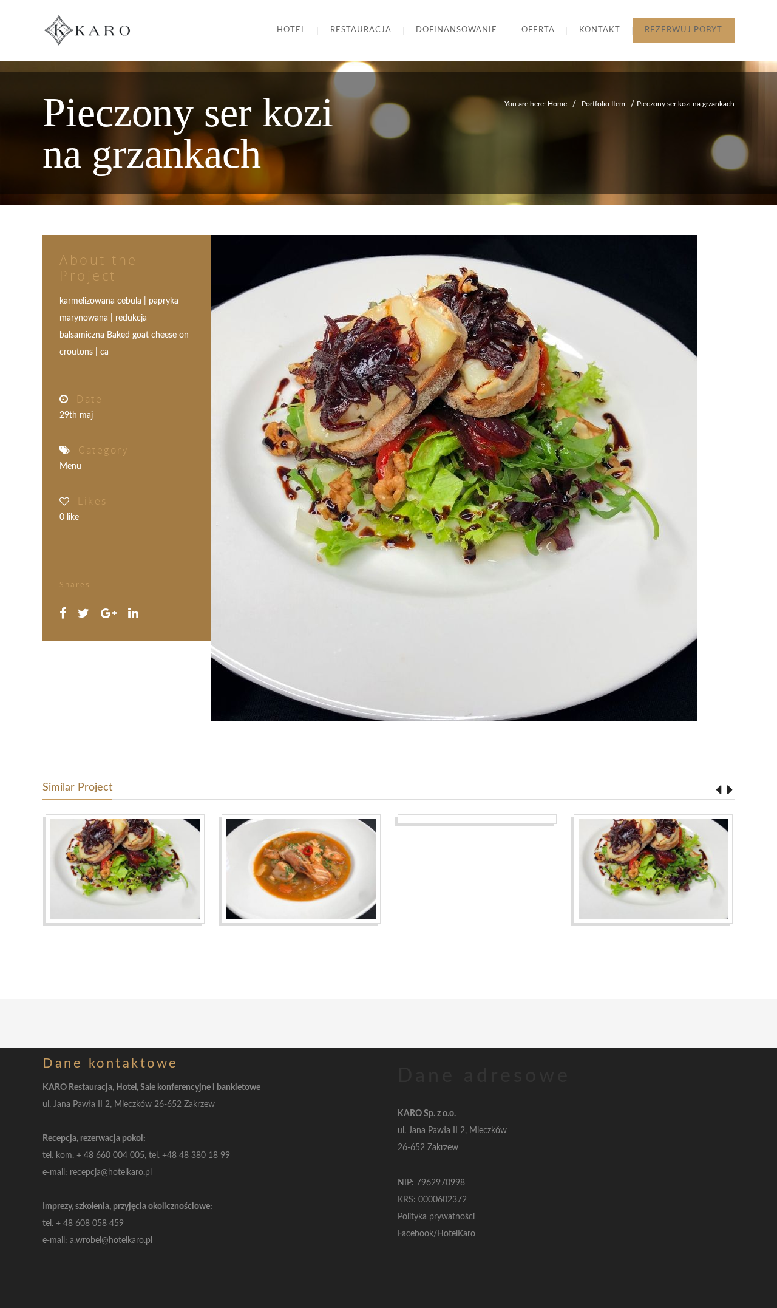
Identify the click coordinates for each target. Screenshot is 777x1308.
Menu (70, 466)
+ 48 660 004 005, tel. (119, 1155)
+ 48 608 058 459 (90, 1223)
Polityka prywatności (436, 1217)
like (69, 517)
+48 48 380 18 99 (196, 1155)
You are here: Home (535, 103)
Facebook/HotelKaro (436, 1234)
